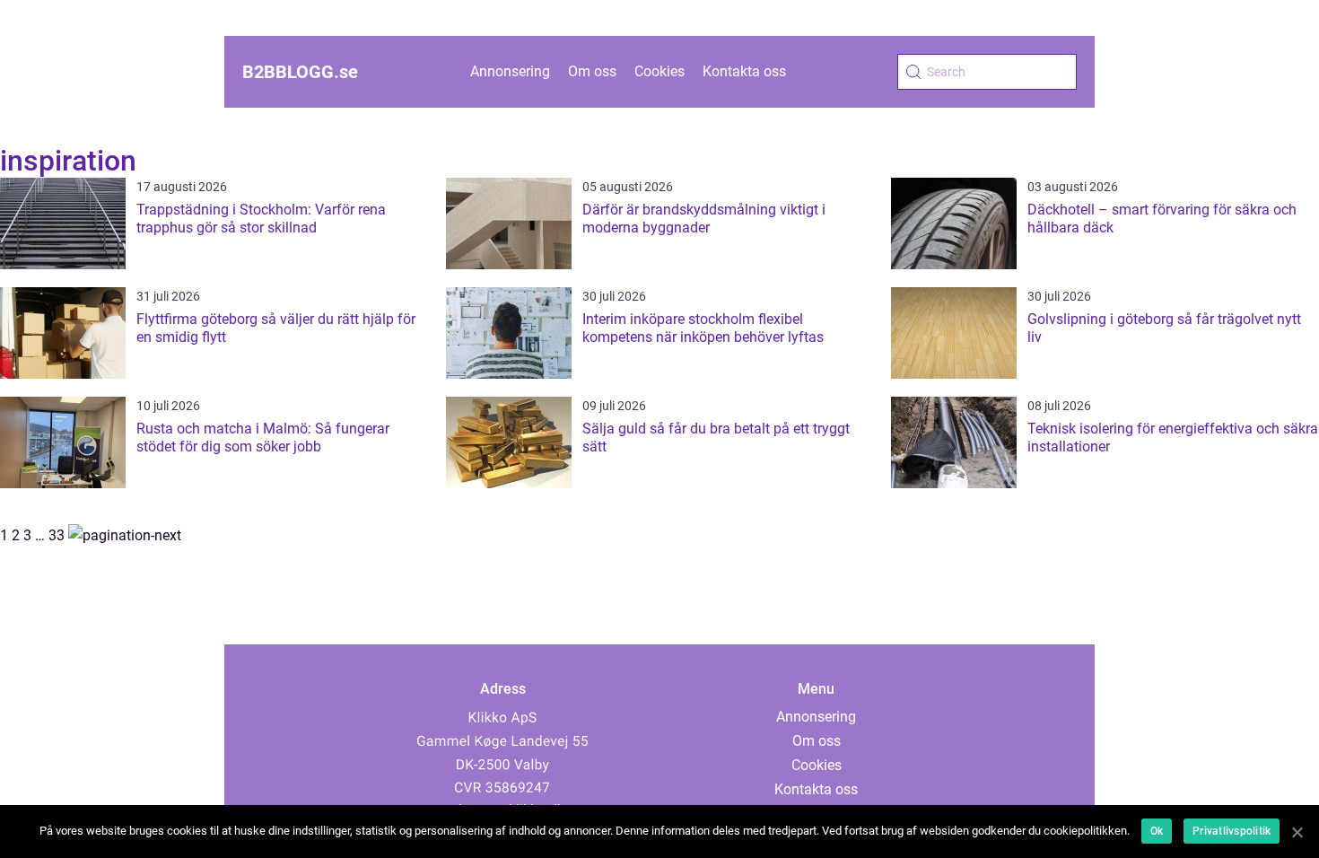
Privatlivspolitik (1231, 831)
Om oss (592, 71)
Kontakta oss (744, 71)
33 (56, 535)
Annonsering (510, 71)
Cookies (659, 71)
